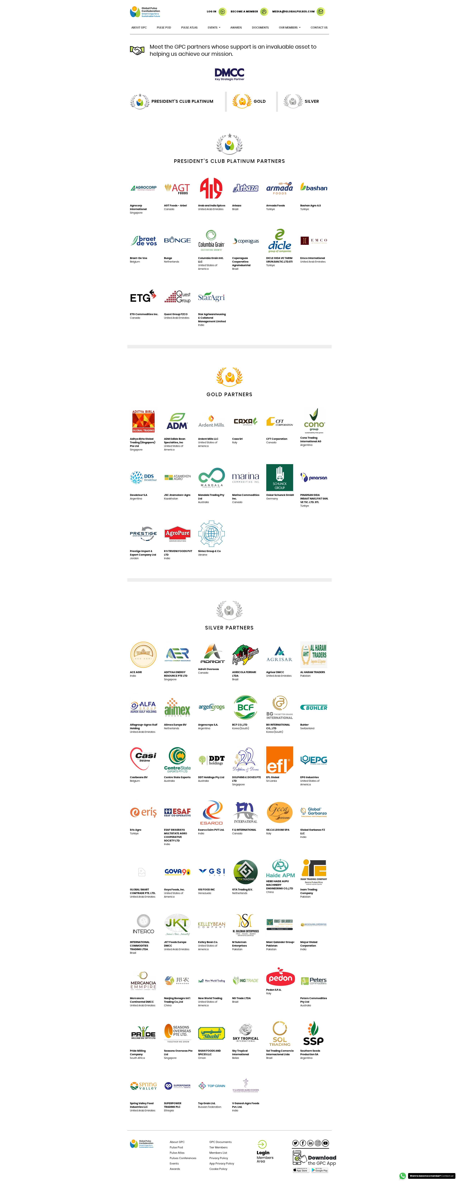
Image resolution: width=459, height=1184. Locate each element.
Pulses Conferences (183, 1158)
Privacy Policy (218, 1158)
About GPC (139, 27)
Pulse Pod (164, 27)
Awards (236, 27)
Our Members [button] (288, 27)
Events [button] (213, 27)
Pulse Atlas (189, 27)
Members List (218, 1153)
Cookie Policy (218, 1169)
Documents (260, 27)
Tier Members (218, 1147)
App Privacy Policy (221, 1163)
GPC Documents (220, 1142)
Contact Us (319, 27)
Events (174, 1163)
